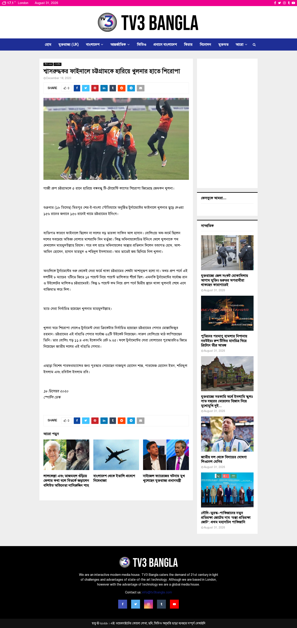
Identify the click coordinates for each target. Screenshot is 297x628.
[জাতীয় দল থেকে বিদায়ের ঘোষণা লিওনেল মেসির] (227, 433)
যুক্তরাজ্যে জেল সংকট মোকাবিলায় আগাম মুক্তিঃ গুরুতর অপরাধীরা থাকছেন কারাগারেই (224, 280)
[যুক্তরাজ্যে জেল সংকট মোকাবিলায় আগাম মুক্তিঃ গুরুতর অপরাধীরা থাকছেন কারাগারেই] (227, 252)
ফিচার (188, 44)
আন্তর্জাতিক (118, 44)
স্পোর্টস (57, 64)
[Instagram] (148, 604)
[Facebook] (122, 604)
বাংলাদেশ (92, 44)
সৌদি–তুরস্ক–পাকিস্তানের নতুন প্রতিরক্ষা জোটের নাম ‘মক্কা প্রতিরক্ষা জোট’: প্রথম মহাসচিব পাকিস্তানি (226, 517)
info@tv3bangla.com (157, 592)
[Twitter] (135, 604)
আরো (239, 44)
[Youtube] (174, 604)
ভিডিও (141, 44)
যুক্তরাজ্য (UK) (69, 44)
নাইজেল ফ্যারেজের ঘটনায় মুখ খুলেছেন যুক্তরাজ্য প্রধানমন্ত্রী (164, 478)
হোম (48, 44)
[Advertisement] (227, 123)
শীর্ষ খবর (48, 64)
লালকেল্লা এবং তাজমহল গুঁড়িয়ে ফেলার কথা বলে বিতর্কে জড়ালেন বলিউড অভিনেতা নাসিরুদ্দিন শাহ (66, 481)
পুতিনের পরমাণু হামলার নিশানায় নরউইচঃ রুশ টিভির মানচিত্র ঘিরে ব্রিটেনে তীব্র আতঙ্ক (224, 340)
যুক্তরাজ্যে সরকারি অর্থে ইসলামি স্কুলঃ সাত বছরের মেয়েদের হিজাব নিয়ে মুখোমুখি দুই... (227, 401)
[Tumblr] (161, 604)
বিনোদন (205, 44)
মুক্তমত (223, 44)
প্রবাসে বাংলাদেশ (165, 44)
